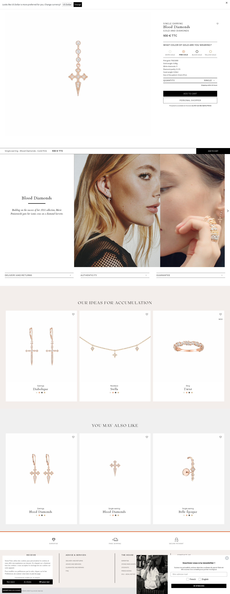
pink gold (183, 55)
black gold (197, 55)
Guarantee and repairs (75, 567)
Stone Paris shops (128, 564)
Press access (126, 571)
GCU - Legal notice (128, 574)
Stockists (125, 567)
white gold (170, 55)
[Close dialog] (227, 558)
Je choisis (27, 582)
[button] (73, 315)
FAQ (67, 571)
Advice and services (73, 564)
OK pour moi (44, 582)
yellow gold (210, 55)
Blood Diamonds (176, 27)
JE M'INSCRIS (198, 586)
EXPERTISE (125, 561)
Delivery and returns (74, 561)
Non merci (11, 582)
